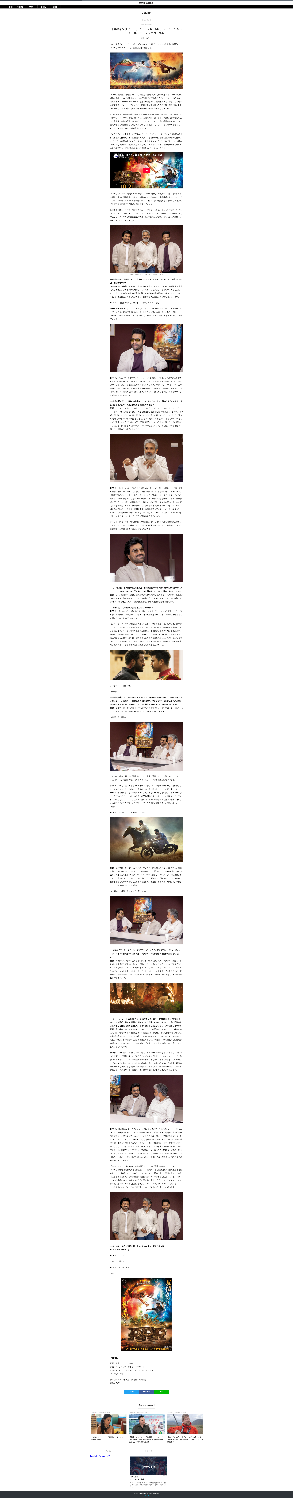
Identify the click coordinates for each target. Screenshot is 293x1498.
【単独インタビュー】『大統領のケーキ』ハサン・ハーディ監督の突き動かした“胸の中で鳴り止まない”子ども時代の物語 (146, 1440)
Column (94, 1412)
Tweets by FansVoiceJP (100, 1456)
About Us (146, 1495)
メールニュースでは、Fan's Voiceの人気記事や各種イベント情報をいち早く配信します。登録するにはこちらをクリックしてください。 (148, 1485)
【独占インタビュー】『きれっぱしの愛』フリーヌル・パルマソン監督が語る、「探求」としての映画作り (185, 1440)
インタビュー (146, 20)
